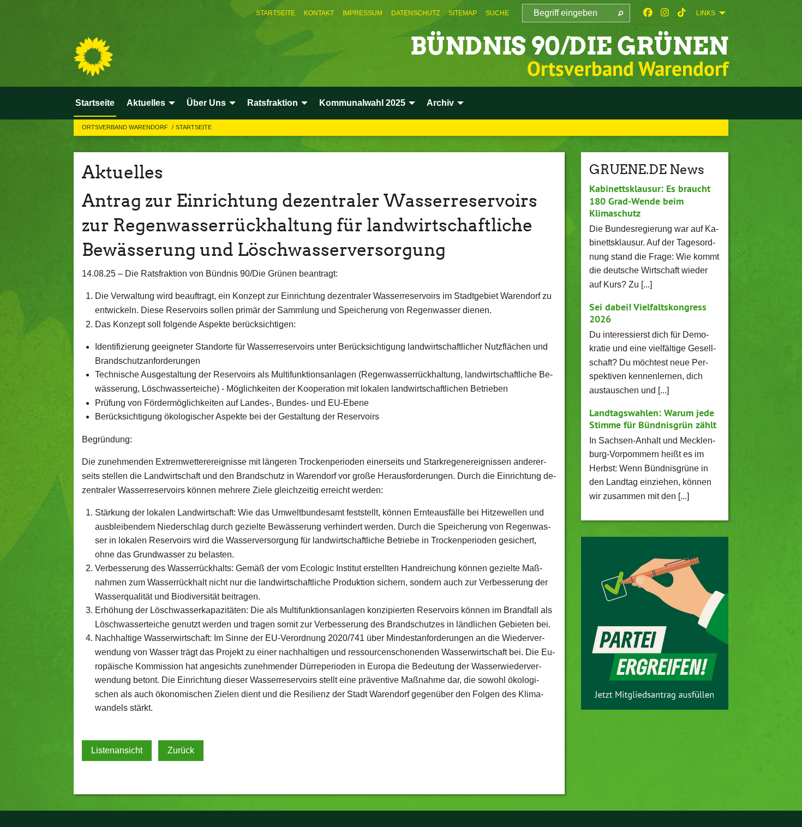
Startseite (275, 13)
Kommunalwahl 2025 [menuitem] (362, 102)
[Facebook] (648, 13)
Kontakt (319, 13)
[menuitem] (275, 13)
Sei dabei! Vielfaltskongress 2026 (648, 313)
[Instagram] (665, 13)
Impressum (362, 13)
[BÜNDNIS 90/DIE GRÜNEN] (93, 56)
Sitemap (462, 13)
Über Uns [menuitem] (206, 102)
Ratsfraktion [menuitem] (272, 102)
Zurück (180, 750)
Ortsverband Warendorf (126, 127)
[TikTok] (681, 13)
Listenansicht (116, 750)
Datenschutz (415, 13)
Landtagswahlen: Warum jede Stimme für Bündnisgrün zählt (652, 419)
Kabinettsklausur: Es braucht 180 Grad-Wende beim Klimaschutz (649, 200)
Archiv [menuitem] (440, 102)
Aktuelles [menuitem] (146, 102)
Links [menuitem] (705, 13)
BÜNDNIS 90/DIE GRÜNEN (569, 46)
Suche (497, 13)
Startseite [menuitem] (95, 102)
